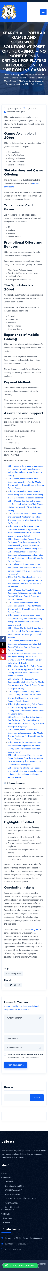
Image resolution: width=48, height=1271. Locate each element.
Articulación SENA (12, 1194)
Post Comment (15, 1065)
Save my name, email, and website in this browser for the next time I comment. (25, 1056)
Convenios (7, 1218)
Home (6, 74)
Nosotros (7, 1178)
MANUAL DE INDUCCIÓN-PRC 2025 (20, 1199)
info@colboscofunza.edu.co (17, 1243)
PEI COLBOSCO (11, 1203)
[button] (20, 1265)
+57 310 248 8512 (13, 1249)
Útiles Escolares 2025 (14, 1186)
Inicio (5, 1173)
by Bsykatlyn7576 (14, 108)
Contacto (7, 1222)
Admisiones (8, 1210)
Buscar (8, 1087)
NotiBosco (7, 1214)
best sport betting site (22, 74)
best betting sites (13, 973)
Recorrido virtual (12, 1207)
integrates (35, 929)
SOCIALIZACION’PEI (13, 1190)
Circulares (9, 1182)
